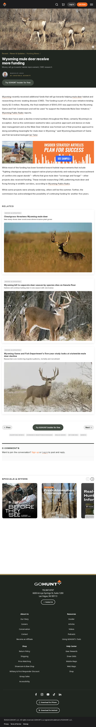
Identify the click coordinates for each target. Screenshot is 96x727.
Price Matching (24, 661)
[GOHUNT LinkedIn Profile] (60, 694)
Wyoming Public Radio (13, 113)
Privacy (6, 724)
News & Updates (17, 53)
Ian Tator (33, 135)
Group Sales (25, 676)
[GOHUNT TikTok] (54, 694)
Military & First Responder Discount (24, 671)
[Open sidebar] (91, 4)
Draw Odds (71, 656)
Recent (5, 53)
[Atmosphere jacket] (59, 500)
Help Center (71, 646)
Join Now (82, 4)
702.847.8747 (48, 590)
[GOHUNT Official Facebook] (36, 694)
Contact (24, 634)
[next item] (92, 479)
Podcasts (71, 634)
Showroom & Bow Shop (24, 666)
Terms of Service (16, 724)
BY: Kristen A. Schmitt (20, 75)
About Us (24, 614)
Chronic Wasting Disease (39, 435)
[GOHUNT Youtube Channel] (48, 694)
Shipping (24, 656)
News (83, 435)
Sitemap (25, 724)
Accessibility (24, 681)
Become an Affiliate (24, 639)
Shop (24, 646)
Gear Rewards (71, 651)
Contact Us (49, 602)
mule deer (77, 96)
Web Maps (71, 666)
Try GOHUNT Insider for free (17, 82)
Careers (24, 624)
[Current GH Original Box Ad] (19, 500)
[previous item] (88, 479)
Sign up (35, 452)
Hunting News (33, 53)
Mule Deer (60, 435)
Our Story (24, 619)
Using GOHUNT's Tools (71, 639)
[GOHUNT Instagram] (42, 694)
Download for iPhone (49, 702)
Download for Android (49, 710)
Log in (71, 4)
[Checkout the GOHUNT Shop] (63, 4)
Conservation (24, 629)
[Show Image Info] (93, 46)
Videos (71, 629)
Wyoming (6, 96)
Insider (71, 619)
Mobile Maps (71, 661)
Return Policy (24, 651)
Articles (71, 624)
